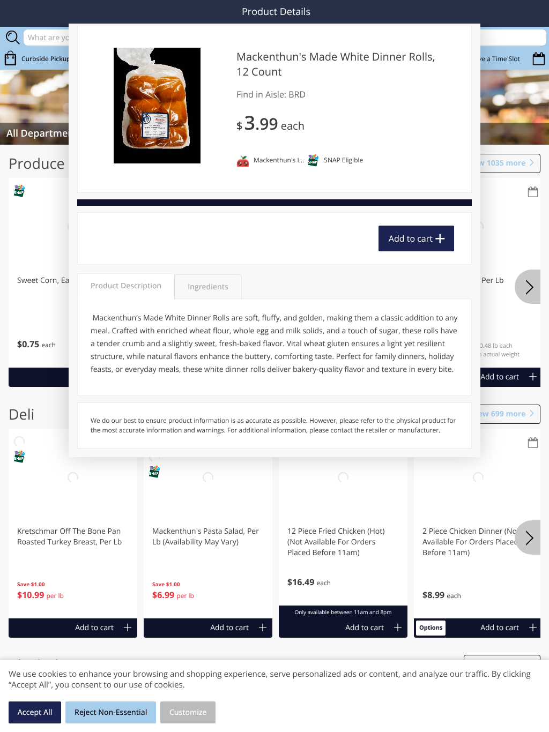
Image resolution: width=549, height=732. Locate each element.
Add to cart (411, 238)
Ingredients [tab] (208, 287)
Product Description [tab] (126, 286)
